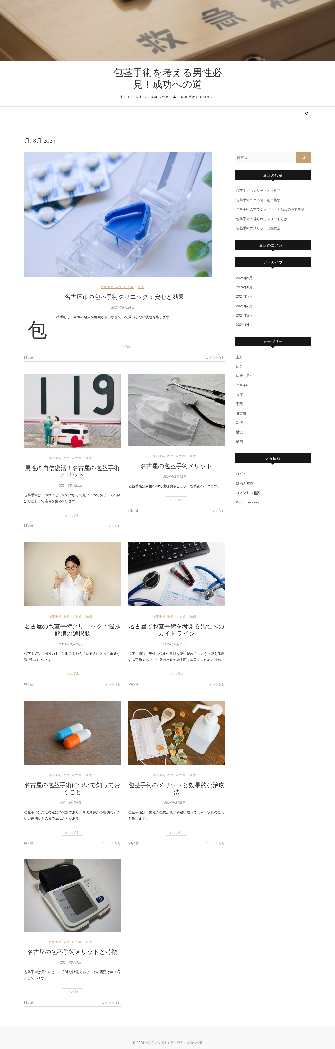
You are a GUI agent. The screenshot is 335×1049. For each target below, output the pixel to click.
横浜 (239, 432)
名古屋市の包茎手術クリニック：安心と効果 (124, 296)
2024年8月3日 (70, 962)
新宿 (239, 422)
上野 (239, 357)
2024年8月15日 (70, 644)
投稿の (244, 483)
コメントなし (215, 357)
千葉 (239, 404)
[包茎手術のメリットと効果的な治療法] (176, 733)
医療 (119, 286)
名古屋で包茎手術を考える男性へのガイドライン (176, 629)
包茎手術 (107, 286)
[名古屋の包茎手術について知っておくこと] (72, 733)
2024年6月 (244, 306)
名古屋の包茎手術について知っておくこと (72, 788)
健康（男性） (246, 376)
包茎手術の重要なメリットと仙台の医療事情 (270, 209)
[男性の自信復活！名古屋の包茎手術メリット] (72, 411)
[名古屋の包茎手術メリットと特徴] (72, 895)
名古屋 (128, 286)
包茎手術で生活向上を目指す (258, 200)
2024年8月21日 (70, 485)
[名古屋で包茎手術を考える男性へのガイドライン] (176, 574)
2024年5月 (244, 315)
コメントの (248, 492)
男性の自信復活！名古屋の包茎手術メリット (72, 471)
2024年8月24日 (122, 307)
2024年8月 (244, 287)
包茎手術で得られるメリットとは (261, 219)
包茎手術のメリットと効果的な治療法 (176, 788)
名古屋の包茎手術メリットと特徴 (72, 951)
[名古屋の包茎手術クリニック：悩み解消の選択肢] (72, 574)
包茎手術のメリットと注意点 (258, 191)
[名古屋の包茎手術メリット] (176, 410)
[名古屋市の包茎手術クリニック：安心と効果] (124, 214)
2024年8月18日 (174, 477)
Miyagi (29, 357)
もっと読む (124, 346)
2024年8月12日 (174, 644)
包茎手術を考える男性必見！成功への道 (167, 78)
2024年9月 (244, 278)
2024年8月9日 (70, 803)
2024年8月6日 (174, 803)
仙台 (239, 366)
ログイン (243, 474)
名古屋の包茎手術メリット (176, 466)
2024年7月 (244, 296)
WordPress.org (247, 502)
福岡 (239, 441)
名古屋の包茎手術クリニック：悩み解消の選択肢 (72, 629)
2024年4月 (244, 324)
